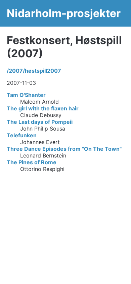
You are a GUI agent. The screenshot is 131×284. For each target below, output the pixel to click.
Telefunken (22, 135)
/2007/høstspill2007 (34, 70)
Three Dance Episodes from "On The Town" (64, 148)
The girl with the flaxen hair (43, 108)
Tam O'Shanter (26, 95)
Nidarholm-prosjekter (64, 13)
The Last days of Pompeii (40, 121)
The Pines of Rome (31, 162)
